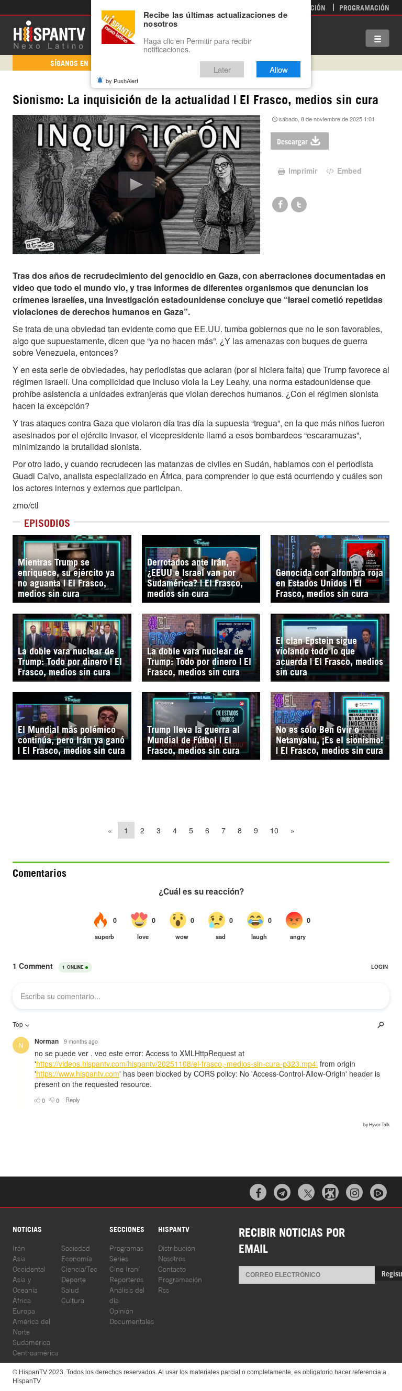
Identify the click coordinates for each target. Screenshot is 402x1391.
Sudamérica (31, 1341)
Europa (24, 1310)
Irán (19, 1247)
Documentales (131, 1320)
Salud (70, 1289)
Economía (76, 1258)
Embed (348, 170)
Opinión (121, 1310)
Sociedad (75, 1247)
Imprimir (301, 170)
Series (118, 1258)
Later (222, 69)
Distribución (176, 1247)
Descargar (292, 141)
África (22, 1300)
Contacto (172, 1268)
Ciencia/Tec (79, 1268)
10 (274, 830)
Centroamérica (36, 1352)
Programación (364, 7)
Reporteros (126, 1279)
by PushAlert (122, 80)
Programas (126, 1247)
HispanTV (49, 34)
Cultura (72, 1300)
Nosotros (171, 1258)
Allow (279, 69)
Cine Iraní (124, 1268)
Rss (163, 1289)
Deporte (73, 1279)
